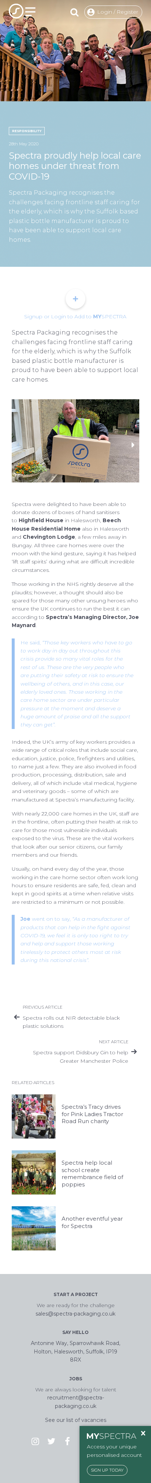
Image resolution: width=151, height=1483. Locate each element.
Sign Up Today (107, 1470)
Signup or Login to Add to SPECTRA (75, 316)
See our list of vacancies (75, 1420)
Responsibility (26, 131)
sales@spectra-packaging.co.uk (75, 1313)
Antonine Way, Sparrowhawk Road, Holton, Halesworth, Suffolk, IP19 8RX (75, 1351)
